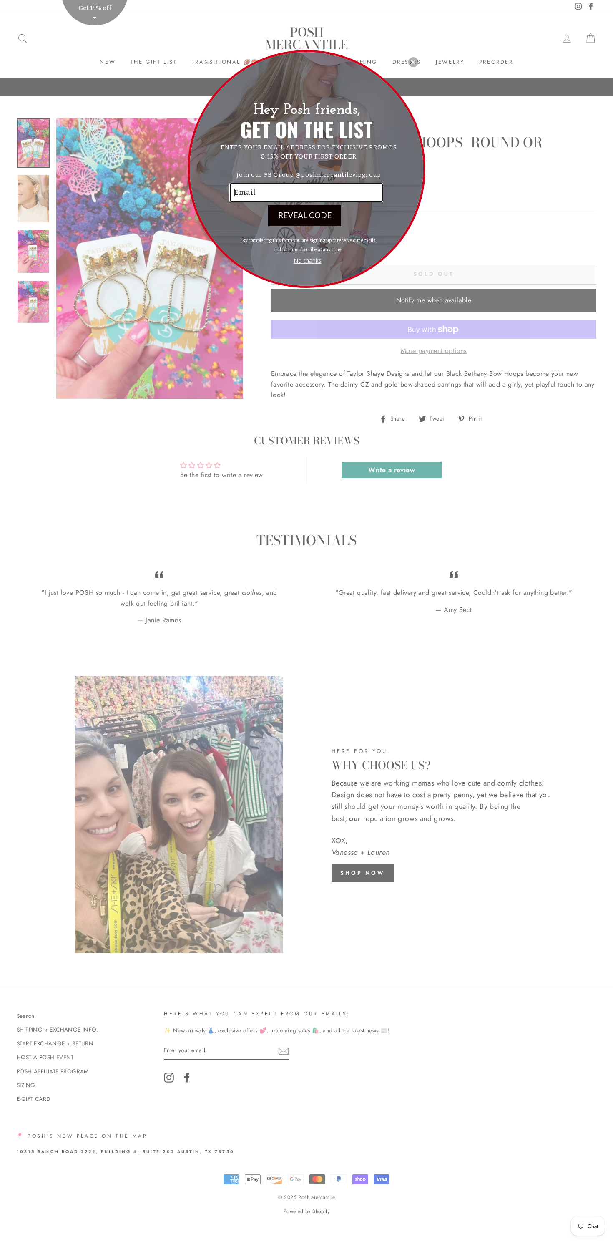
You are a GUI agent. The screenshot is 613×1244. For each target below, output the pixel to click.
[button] (413, 62)
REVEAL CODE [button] (305, 215)
